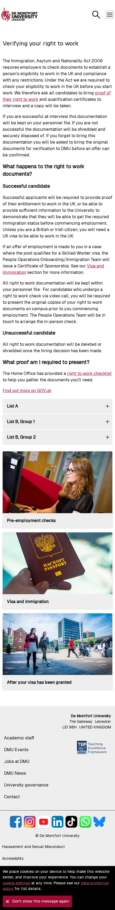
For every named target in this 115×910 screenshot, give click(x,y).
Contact (12, 796)
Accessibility (13, 858)
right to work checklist (89, 373)
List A (12, 406)
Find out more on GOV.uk (27, 390)
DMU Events (16, 749)
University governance (26, 785)
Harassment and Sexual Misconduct (33, 846)
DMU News (15, 773)
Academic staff (19, 737)
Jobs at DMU (16, 761)
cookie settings (16, 883)
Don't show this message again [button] (40, 901)
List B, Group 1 (21, 421)
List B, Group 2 (21, 437)
